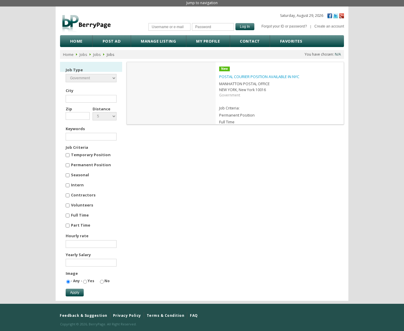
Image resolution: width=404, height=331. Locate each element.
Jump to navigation (202, 2)
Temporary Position (91, 154)
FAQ (194, 315)
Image (72, 273)
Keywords (75, 128)
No (107, 280)
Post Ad (112, 41)
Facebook (329, 15)
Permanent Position (91, 164)
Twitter (335, 15)
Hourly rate (77, 235)
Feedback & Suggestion (83, 315)
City (69, 90)
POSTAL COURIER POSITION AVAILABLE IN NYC (259, 76)
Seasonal (80, 174)
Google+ (341, 15)
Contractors (83, 195)
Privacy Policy (127, 315)
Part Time (80, 225)
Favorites (291, 41)
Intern (77, 185)
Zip (69, 109)
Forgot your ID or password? (284, 26)
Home (76, 41)
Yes (91, 280)
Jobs (83, 54)
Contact (250, 41)
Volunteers (82, 205)
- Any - (76, 280)
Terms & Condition (166, 315)
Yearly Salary (78, 254)
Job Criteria (77, 147)
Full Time (80, 215)
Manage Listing (158, 41)
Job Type (74, 69)
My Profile (208, 41)
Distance (101, 109)
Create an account (329, 26)
